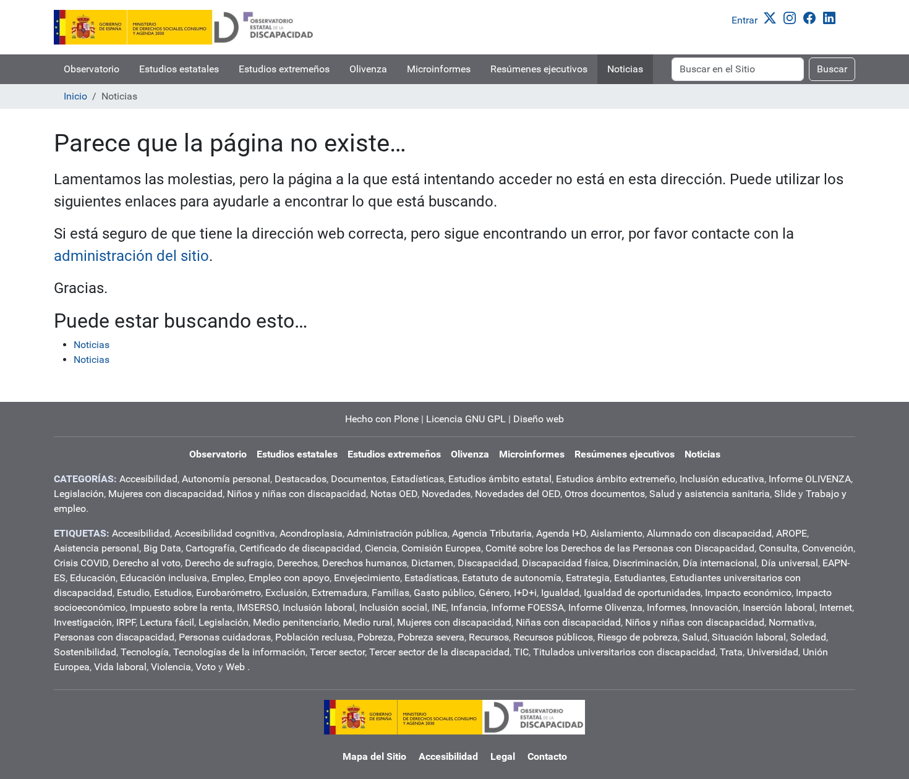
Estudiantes (639, 578)
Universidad (772, 652)
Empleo (227, 578)
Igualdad (560, 592)
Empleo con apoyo (289, 578)
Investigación (83, 622)
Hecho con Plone (382, 419)
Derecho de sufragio (229, 563)
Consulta (778, 548)
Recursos (489, 637)
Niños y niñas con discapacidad (296, 494)
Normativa (791, 622)
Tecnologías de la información (239, 652)
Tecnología (145, 652)
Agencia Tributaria (492, 533)
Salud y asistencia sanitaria (709, 494)
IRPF (125, 622)
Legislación (79, 494)
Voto (205, 667)
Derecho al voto (147, 563)
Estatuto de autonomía (511, 578)
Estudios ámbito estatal (500, 479)
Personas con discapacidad (114, 637)
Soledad (808, 637)
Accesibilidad (148, 479)
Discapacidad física (565, 563)
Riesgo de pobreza (637, 637)
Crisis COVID (81, 563)
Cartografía (210, 548)
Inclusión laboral (319, 607)
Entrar (745, 20)
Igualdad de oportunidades (642, 592)
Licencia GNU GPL (466, 419)
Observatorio (91, 69)
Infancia (469, 607)
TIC (521, 652)
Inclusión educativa (722, 479)
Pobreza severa (431, 637)
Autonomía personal (226, 479)
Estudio (133, 592)
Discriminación (645, 563)
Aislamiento (616, 533)
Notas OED (393, 494)
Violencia (171, 667)
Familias (390, 592)
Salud (694, 637)
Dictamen (432, 563)
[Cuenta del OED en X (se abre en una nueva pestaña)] (772, 17)
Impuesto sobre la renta (181, 607)
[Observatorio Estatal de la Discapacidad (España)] (184, 27)
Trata (731, 652)
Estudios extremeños (284, 69)
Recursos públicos (553, 637)
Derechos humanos (364, 563)
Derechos (297, 563)
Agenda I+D (561, 533)
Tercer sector (337, 652)
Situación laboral (749, 637)
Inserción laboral (779, 607)
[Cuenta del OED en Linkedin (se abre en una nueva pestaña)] (831, 17)
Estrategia (588, 578)
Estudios (173, 592)
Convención (827, 548)
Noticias (625, 69)
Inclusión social (393, 607)
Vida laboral (120, 667)
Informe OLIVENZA (810, 479)
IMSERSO (257, 607)
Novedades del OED (517, 494)
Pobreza (375, 637)
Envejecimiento (367, 578)
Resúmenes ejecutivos (538, 69)
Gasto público (444, 592)
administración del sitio (131, 256)
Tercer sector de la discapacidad (439, 652)
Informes (666, 607)
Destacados (300, 479)
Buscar (832, 69)
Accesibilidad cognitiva (224, 533)
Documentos (358, 479)
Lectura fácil (167, 622)
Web (235, 667)
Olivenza (368, 69)
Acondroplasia (311, 533)
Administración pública (397, 533)
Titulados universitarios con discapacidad (624, 652)
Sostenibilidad (85, 652)
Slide (785, 494)
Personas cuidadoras (225, 637)
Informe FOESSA (527, 607)
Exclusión (286, 592)
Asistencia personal (96, 548)
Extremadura (339, 592)
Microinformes (439, 69)
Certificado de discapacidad (300, 548)
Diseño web (538, 419)
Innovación (714, 607)
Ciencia (381, 548)
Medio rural (368, 622)
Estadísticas (417, 479)
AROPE (791, 533)
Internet (835, 607)
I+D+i (525, 592)
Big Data (162, 548)
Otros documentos (605, 494)
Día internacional (720, 563)
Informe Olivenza (605, 607)
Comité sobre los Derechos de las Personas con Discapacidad (619, 548)
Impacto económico (748, 592)
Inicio (75, 96)
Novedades (446, 494)
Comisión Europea (441, 548)
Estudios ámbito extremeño (615, 479)
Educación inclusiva (163, 578)
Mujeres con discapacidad (165, 494)
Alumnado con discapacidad (709, 533)
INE (439, 607)
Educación (93, 578)
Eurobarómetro (228, 592)
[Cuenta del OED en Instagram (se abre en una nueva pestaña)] (792, 17)
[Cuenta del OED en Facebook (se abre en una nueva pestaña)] (812, 17)
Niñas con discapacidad (568, 622)
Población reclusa (314, 637)
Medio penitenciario (296, 622)
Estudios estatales (179, 69)
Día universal (789, 563)
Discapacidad (488, 563)
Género (494, 592)
